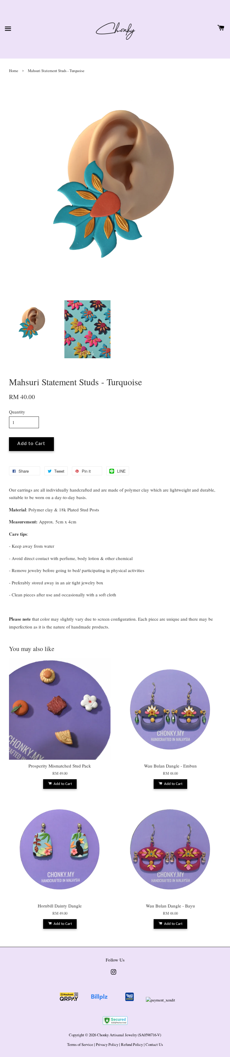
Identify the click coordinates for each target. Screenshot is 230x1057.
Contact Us (154, 1044)
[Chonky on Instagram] (113, 974)
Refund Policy (132, 1044)
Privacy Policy (107, 1044)
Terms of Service (80, 1044)
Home (13, 70)
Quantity (17, 412)
